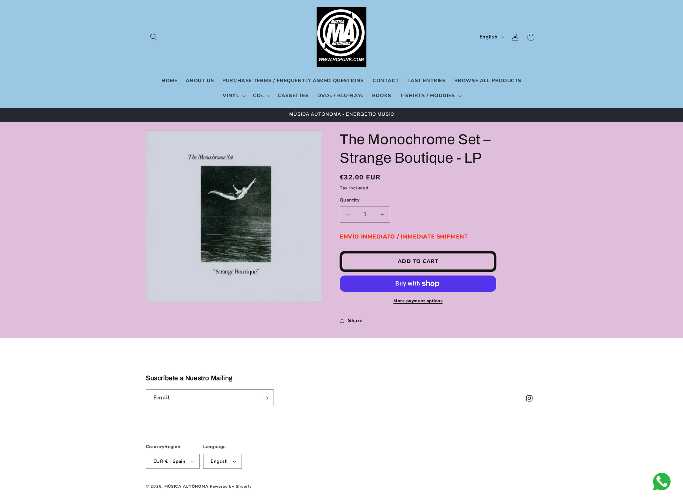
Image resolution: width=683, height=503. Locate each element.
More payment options (418, 301)
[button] (154, 37)
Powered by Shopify (231, 486)
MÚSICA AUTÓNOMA (186, 486)
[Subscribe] (266, 397)
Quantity (350, 200)
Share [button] (355, 320)
